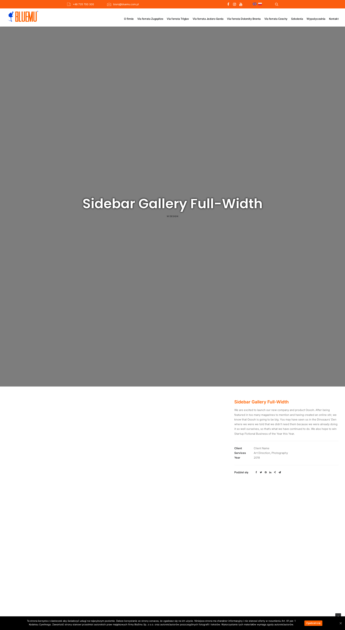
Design (174, 216)
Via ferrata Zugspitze (150, 18)
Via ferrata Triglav (178, 18)
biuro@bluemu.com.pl (126, 4)
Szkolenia (297, 18)
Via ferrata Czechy (276, 18)
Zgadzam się (313, 623)
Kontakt (334, 18)
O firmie (129, 18)
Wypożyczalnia (316, 18)
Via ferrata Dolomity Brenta (244, 18)
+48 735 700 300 (83, 4)
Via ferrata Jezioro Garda (208, 18)
